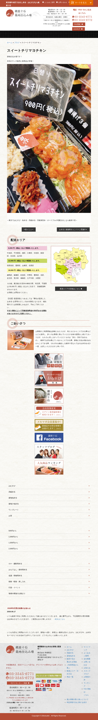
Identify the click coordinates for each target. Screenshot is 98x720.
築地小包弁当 (14, 504)
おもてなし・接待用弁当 (18, 570)
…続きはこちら (59, 619)
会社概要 (87, 659)
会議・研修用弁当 (15, 576)
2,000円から (13, 549)
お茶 (10, 516)
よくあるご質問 (49, 2)
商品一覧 (86, 34)
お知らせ (87, 668)
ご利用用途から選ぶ (65, 34)
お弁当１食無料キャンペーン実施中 (72, 229)
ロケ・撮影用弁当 (15, 564)
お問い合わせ (62, 2)
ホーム (9, 43)
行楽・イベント (14, 587)
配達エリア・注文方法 (76, 34)
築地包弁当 (43, 34)
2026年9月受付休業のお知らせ (19, 608)
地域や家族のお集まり (17, 593)
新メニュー (29, 229)
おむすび (22, 34)
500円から (12, 531)
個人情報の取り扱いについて (77, 699)
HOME (11, 34)
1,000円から (13, 537)
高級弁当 (32, 34)
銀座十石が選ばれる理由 (54, 34)
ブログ (17, 43)
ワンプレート (14, 510)
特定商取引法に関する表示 (77, 702)
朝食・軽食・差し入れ (17, 581)
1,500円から (13, 543)
